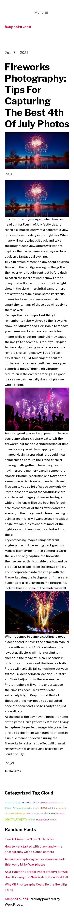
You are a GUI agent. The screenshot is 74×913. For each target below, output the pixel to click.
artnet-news (57, 803)
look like (25, 803)
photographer (42, 819)
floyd (62, 813)
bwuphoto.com (18, 27)
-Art (14, 808)
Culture (31, 820)
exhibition (53, 808)
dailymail (36, 808)
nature (33, 802)
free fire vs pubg (12, 803)
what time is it (24, 808)
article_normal (37, 813)
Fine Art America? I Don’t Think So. (29, 839)
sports (53, 819)
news (44, 807)
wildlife (50, 813)
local (56, 813)
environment (44, 803)
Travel (8, 808)
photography (16, 819)
